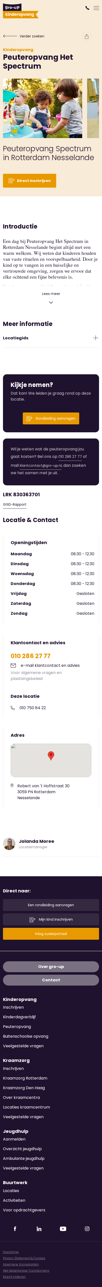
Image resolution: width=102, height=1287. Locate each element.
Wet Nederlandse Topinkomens (26, 1270)
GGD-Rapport (14, 504)
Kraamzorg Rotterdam (25, 1078)
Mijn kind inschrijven (55, 919)
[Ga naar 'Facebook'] (15, 1227)
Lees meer (51, 293)
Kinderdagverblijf (19, 1017)
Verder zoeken (32, 36)
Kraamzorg (16, 1060)
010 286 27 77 (70, 456)
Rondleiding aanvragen (55, 418)
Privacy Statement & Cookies (24, 1258)
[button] (88, 8)
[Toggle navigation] (96, 7)
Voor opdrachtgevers (24, 1210)
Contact (51, 980)
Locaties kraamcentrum (26, 1107)
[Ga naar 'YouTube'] (63, 1227)
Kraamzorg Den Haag (24, 1088)
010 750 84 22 (33, 708)
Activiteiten (14, 1200)
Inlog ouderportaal (51, 933)
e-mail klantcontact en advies (50, 665)
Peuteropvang (17, 1026)
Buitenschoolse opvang (25, 1036)
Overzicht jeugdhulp (22, 1149)
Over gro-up (51, 966)
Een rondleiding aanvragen (51, 905)
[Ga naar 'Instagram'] (87, 1227)
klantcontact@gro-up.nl (41, 465)
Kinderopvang (18, 50)
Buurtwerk (15, 1182)
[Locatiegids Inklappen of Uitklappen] (96, 338)
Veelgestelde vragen (23, 1046)
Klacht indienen (14, 1277)
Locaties (11, 1191)
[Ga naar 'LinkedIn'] (39, 1227)
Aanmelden (14, 1139)
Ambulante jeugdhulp (24, 1158)
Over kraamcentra (21, 1097)
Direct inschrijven (34, 180)
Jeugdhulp (15, 1131)
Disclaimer (11, 1252)
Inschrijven (13, 1007)
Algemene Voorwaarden (21, 1264)
